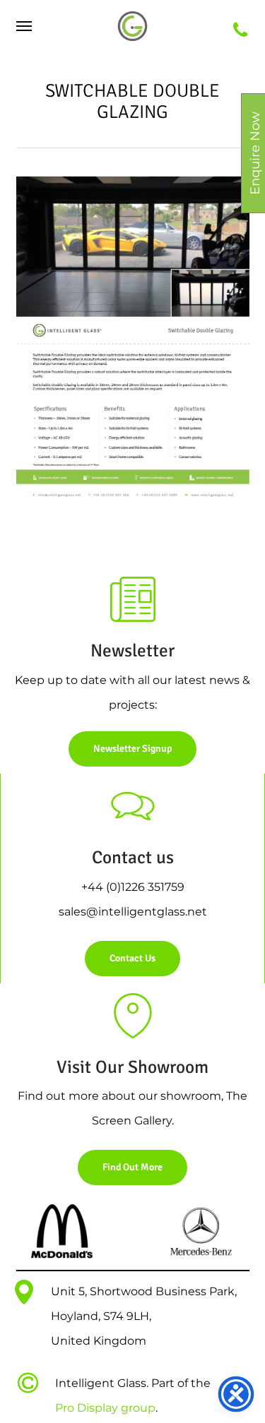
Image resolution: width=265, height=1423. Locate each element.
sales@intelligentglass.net (133, 911)
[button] (24, 26)
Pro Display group (105, 1408)
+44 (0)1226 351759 (132, 887)
